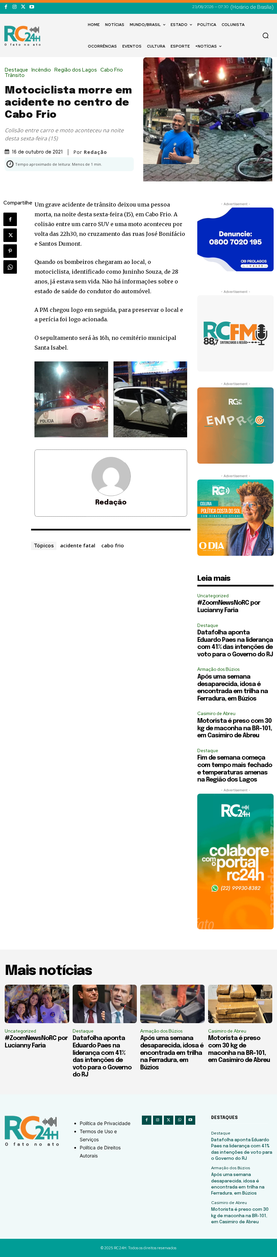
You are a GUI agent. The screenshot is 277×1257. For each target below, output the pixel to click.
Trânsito (15, 75)
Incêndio (41, 70)
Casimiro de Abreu (216, 713)
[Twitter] (23, 6)
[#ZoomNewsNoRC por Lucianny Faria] (37, 1004)
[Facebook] (5, 6)
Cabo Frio (111, 70)
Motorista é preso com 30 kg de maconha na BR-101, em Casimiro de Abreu (234, 728)
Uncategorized (213, 596)
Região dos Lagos (75, 70)
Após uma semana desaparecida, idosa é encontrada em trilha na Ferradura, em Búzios (171, 1052)
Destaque (16, 70)
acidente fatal (77, 545)
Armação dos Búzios (218, 669)
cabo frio (112, 545)
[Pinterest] (10, 251)
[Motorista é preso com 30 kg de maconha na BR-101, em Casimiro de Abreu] (240, 1004)
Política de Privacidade (105, 1123)
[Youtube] (31, 6)
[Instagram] (14, 6)
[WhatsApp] (10, 267)
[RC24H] (23, 36)
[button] (265, 35)
